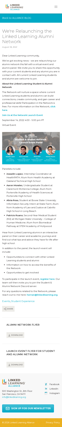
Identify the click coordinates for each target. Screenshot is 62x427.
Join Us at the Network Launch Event (22, 115)
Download (17, 335)
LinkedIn (53, 389)
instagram (54, 393)
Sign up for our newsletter (31, 408)
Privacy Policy (53, 422)
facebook (54, 384)
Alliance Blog (21, 18)
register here (47, 279)
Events (6, 301)
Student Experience (23, 301)
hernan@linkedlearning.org (42, 294)
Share (10, 309)
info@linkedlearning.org (14, 397)
